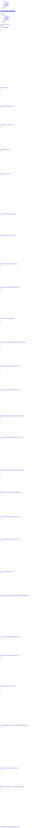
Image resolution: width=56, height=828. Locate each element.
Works (4, 1)
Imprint (1, 25)
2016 (6, 6)
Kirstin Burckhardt (7, 11)
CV (3, 8)
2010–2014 (7, 3)
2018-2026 (7, 5)
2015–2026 (7, 2)
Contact (4, 7)
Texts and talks (5, 4)
